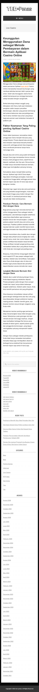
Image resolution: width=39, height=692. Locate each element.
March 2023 (7, 620)
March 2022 (7, 658)
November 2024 (8, 547)
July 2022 (6, 650)
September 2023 (8, 607)
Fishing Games (8, 464)
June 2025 (6, 526)
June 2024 (6, 569)
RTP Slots (22, 351)
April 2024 (6, 577)
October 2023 (7, 603)
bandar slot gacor (8, 411)
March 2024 (7, 581)
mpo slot (5, 404)
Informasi (6, 468)
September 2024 (8, 556)
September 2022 (8, 641)
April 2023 (6, 616)
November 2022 (8, 633)
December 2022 (8, 628)
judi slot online (7, 401)
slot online (6, 406)
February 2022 (7, 663)
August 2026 (7, 500)
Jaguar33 (6, 387)
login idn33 (24, 86)
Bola (4, 460)
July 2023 (6, 611)
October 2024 (7, 552)
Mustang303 (7, 375)
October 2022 (7, 637)
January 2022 (7, 667)
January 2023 (7, 624)
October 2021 (7, 675)
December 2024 (8, 543)
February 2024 (7, 586)
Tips (4, 353)
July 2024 (6, 564)
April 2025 (6, 535)
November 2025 (8, 505)
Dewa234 (6, 380)
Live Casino (14, 351)
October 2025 (7, 509)
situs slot (6, 408)
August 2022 (7, 646)
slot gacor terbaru (8, 397)
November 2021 (8, 671)
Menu (21, 18)
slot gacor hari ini (8, 399)
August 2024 (7, 560)
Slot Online (29, 351)
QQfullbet (6, 385)
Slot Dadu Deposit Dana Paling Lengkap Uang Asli (18, 425)
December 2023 (8, 594)
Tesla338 (6, 378)
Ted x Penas (19, 8)
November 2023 (8, 599)
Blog (4, 455)
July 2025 (6, 522)
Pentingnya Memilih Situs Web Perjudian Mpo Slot (18, 420)
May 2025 (6, 530)
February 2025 (7, 539)
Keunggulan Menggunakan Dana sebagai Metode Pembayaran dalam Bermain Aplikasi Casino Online (16, 46)
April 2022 (6, 654)
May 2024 (6, 573)
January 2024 (7, 590)
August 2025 (7, 517)
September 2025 (8, 513)
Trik (7, 353)
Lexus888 (6, 382)
